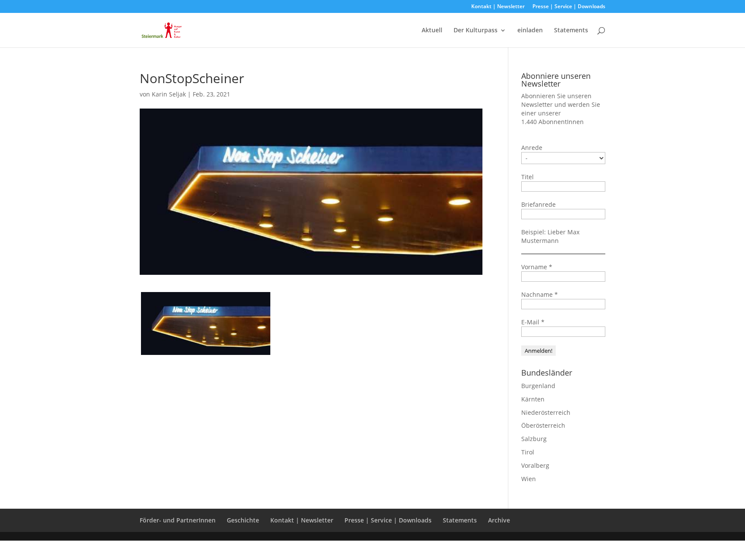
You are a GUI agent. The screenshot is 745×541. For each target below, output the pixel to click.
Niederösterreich (545, 412)
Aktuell (432, 30)
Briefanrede (538, 204)
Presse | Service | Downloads (568, 7)
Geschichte (243, 520)
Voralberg (535, 465)
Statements (571, 30)
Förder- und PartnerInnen (178, 520)
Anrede (531, 147)
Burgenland (538, 386)
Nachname (539, 294)
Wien (528, 479)
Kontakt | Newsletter (498, 7)
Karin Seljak (169, 94)
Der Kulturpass (476, 30)
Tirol (527, 452)
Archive (499, 520)
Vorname (536, 267)
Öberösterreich (543, 425)
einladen (530, 30)
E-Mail (533, 322)
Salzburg (534, 439)
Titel (527, 177)
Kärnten (533, 399)
